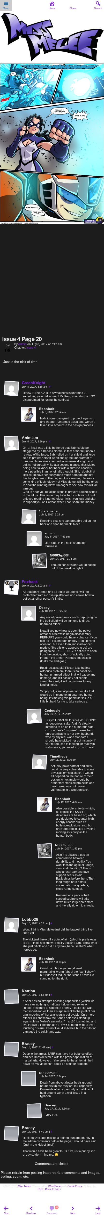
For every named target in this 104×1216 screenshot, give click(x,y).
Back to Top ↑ (53, 1189)
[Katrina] (11, 996)
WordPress (54, 1186)
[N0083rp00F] (39, 561)
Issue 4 (31, 347)
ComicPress (74, 1186)
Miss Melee (24, 1186)
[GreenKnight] (11, 395)
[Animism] (11, 443)
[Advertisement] (52, 280)
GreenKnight (33, 383)
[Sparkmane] (29, 517)
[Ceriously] (34, 716)
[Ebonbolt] (29, 414)
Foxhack (30, 582)
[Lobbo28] (11, 925)
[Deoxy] (29, 613)
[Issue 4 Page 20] (52, 223)
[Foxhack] (11, 594)
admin (22, 344)
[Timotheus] (39, 762)
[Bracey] (11, 1049)
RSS (40, 1189)
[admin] (34, 539)
